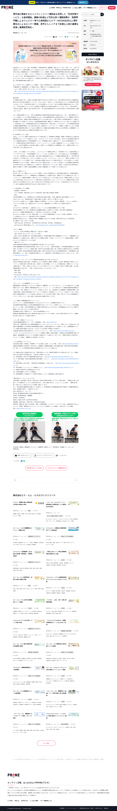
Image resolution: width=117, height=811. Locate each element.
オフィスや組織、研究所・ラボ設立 (54, 516)
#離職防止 (36, 542)
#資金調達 (39, 658)
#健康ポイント (16, 613)
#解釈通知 (25, 637)
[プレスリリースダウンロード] (56, 36)
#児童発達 (20, 660)
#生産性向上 (39, 611)
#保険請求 (74, 611)
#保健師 (62, 447)
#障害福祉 (75, 519)
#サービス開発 (70, 521)
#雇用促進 (48, 660)
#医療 (19, 515)
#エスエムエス (49, 519)
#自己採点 (64, 565)
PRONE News (67, 7)
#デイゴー (65, 660)
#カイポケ (61, 519)
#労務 (74, 727)
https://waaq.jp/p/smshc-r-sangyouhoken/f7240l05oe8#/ (50, 225)
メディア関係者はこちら (90, 7)
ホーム (14, 759)
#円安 (24, 588)
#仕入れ (28, 588)
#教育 (21, 570)
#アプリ (61, 542)
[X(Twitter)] (20, 460)
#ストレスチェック (55, 679)
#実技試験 (59, 565)
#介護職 (53, 590)
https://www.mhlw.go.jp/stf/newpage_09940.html (57, 367)
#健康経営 (40, 447)
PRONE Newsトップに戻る (34, 468)
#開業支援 (24, 658)
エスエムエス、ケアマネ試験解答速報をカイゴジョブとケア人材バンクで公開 (56, 579)
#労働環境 (34, 544)
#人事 (71, 727)
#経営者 (67, 727)
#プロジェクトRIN (69, 519)
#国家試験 (66, 563)
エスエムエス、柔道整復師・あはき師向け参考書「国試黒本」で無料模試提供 (22, 554)
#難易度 (63, 593)
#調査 (23, 513)
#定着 (32, 513)
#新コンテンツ (38, 635)
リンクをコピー (63, 455)
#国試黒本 (26, 568)
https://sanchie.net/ (51, 322)
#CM (47, 706)
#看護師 (15, 513)
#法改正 (31, 542)
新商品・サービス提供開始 (67, 536)
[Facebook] (65, 36)
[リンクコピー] (77, 36)
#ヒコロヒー (69, 704)
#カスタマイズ (22, 544)
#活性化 (57, 729)
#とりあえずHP (72, 634)
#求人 (52, 544)
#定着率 (18, 684)
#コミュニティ (31, 635)
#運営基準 (15, 637)
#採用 (29, 513)
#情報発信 (64, 636)
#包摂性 (72, 658)
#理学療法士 (56, 447)
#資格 (54, 542)
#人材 (26, 513)
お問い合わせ (98, 808)
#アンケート (26, 542)
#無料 (64, 542)
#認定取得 (26, 704)
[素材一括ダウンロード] (54, 36)
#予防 (50, 729)
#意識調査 (23, 684)
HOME (53, 7)
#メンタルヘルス (69, 447)
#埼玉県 (22, 613)
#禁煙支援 (16, 449)
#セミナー (56, 727)
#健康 (14, 590)
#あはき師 (21, 568)
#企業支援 (41, 542)
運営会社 (106, 808)
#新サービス (59, 660)
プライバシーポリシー (72, 808)
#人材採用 (34, 658)
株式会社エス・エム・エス (20, 32)
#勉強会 (39, 513)
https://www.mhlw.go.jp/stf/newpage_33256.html (57, 356)
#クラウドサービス (67, 611)
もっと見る (46, 743)
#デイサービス (26, 660)
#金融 (57, 613)
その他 (62, 560)
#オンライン (28, 611)
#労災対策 (16, 447)
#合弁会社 (64, 521)
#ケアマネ (48, 590)
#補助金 (21, 447)
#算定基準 (20, 637)
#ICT (36, 513)
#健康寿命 (39, 704)
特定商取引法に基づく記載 (86, 808)
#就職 (28, 730)
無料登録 (111, 7)
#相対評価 (48, 593)
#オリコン (56, 706)
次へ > (76, 480)
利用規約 (62, 808)
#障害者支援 (48, 658)
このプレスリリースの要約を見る (57, 468)
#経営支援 (60, 611)
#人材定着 (28, 544)
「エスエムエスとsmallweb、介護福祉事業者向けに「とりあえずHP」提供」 (56, 622)
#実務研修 (53, 593)
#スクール (48, 544)
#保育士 (48, 563)
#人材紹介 (61, 563)
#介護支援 (15, 542)
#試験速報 (68, 590)
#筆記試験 (53, 565)
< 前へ (15, 480)
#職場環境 (28, 684)
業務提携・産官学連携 (66, 630)
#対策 (37, 568)
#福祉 (50, 542)
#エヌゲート (56, 519)
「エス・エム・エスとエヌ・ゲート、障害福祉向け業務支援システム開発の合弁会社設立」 (56, 504)
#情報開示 (21, 704)
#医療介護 (72, 681)
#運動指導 (27, 447)
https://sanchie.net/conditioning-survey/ (64, 330)
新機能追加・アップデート (34, 536)
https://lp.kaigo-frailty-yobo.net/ (70, 343)
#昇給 (14, 588)
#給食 (21, 588)
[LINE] (67, 36)
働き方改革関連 (64, 724)
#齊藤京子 (75, 704)
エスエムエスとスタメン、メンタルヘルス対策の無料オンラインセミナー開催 (56, 716)
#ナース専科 (23, 682)
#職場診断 (28, 682)
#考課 (39, 588)
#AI (22, 635)
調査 (29, 510)
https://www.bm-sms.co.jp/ (24, 408)
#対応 (54, 729)
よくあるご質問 (76, 7)
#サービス (15, 660)
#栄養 (42, 588)
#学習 (68, 542)
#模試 (31, 568)
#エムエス (15, 515)
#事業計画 (29, 658)
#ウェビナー (34, 447)
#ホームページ (58, 636)
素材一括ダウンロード (24, 455)
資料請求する (83, 2)
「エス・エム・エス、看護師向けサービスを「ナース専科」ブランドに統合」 (22, 716)
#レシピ (32, 588)
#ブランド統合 (23, 732)
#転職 (60, 704)
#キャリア (72, 542)
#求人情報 (58, 590)
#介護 (47, 542)
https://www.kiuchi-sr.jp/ (21, 255)
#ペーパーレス (52, 521)
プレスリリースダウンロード (44, 455)
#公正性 (68, 658)
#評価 (36, 588)
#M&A (60, 613)
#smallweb (55, 634)
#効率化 (25, 635)
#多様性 (64, 658)
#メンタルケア (49, 681)
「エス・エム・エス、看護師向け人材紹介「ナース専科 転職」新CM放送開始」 (56, 693)
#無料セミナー (48, 447)
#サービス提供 (33, 704)
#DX (30, 637)
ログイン (102, 7)
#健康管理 (36, 613)
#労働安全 (55, 681)
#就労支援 (54, 658)
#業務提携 (61, 634)
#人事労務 (34, 611)
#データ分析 (15, 544)
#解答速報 (56, 563)
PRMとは (59, 7)
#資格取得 (48, 565)
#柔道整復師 (15, 568)
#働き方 (19, 513)
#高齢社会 (59, 593)
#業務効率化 (58, 521)
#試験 (57, 542)
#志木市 (26, 613)
